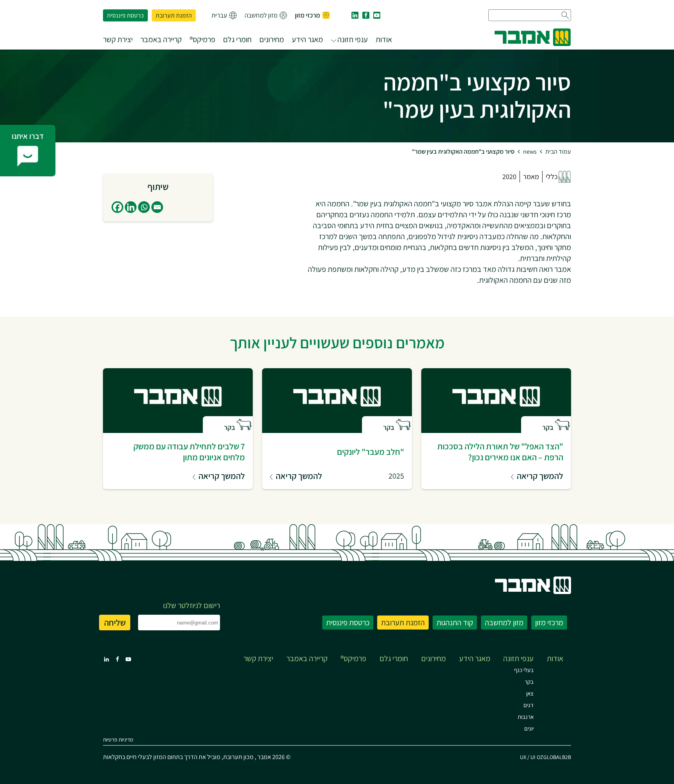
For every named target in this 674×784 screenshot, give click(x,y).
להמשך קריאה (540, 475)
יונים (529, 728)
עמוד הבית (558, 151)
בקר (529, 681)
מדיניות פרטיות (118, 739)
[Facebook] (117, 207)
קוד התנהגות (454, 622)
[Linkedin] (131, 207)
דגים (528, 705)
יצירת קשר (118, 39)
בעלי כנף (524, 670)
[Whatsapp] (144, 207)
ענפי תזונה (352, 39)
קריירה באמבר (161, 39)
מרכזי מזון (307, 15)
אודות (384, 39)
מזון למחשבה (261, 15)
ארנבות (526, 716)
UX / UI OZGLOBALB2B (545, 757)
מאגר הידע (307, 39)
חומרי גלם (237, 39)
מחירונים (271, 39)
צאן (530, 693)
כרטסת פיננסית (125, 15)
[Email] (157, 207)
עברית (219, 15)
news (530, 151)
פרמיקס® (202, 39)
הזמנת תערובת (174, 15)
